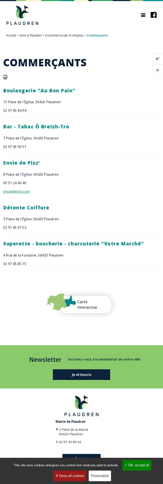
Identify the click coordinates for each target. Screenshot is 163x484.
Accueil (11, 35)
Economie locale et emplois (64, 35)
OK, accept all (138, 465)
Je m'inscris (81, 374)
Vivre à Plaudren (31, 35)
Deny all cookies (71, 476)
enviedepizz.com (16, 191)
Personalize (100, 476)
